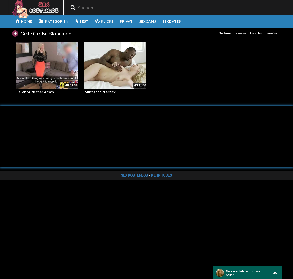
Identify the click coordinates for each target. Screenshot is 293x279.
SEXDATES (172, 21)
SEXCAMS (147, 21)
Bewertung (272, 33)
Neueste (241, 33)
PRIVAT (126, 21)
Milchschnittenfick (100, 92)
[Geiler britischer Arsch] (47, 65)
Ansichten (256, 33)
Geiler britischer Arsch (35, 92)
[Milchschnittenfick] (115, 65)
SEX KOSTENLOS (134, 175)
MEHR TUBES (161, 175)
